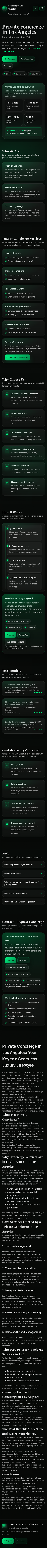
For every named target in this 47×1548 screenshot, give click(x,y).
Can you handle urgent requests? (19, 902)
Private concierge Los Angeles (15, 1420)
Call (9, 66)
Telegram (11, 59)
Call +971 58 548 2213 (15, 642)
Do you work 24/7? (12, 873)
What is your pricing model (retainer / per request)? (21, 883)
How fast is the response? (16, 893)
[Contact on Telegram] (35, 8)
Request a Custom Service (17, 357)
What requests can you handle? (18, 864)
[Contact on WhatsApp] (42, 8)
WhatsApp (28, 59)
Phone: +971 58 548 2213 (17, 967)
